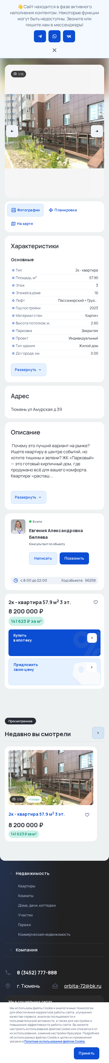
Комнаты (25, 895)
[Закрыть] (54, 50)
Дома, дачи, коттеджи (37, 905)
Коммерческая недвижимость (44, 934)
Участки (25, 915)
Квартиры (26, 886)
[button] (12, 131)
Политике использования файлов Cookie (54, 1041)
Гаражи (24, 924)
